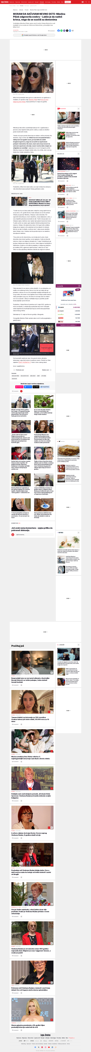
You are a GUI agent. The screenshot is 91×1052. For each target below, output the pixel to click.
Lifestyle (21, 9)
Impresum (29, 1043)
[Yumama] (63, 1041)
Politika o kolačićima (52, 1043)
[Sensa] (56, 1041)
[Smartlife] (51, 1041)
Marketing (23, 1043)
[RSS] (55, 1047)
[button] (51, 31)
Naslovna (15, 9)
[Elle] (37, 1041)
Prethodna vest (20, 370)
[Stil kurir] (41, 1041)
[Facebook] (35, 1047)
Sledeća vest (45, 370)
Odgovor (14, 378)
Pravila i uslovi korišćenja (37, 1043)
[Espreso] (32, 1041)
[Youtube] (48, 1047)
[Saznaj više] (78, 108)
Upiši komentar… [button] (20, 534)
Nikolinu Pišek (33, 99)
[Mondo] (26, 1041)
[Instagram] (45, 1047)
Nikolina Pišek (15, 375)
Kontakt (45, 1043)
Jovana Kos (15, 30)
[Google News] (52, 1047)
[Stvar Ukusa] (69, 1041)
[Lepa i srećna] (4, 2)
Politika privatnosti (62, 1043)
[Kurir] (20, 1041)
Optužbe (43, 375)
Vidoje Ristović (25, 375)
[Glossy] (45, 1041)
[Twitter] (38, 1047)
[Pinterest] (42, 1047)
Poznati (26, 9)
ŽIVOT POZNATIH (24, 362)
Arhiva (68, 1043)
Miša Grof (32, 375)
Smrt (38, 375)
